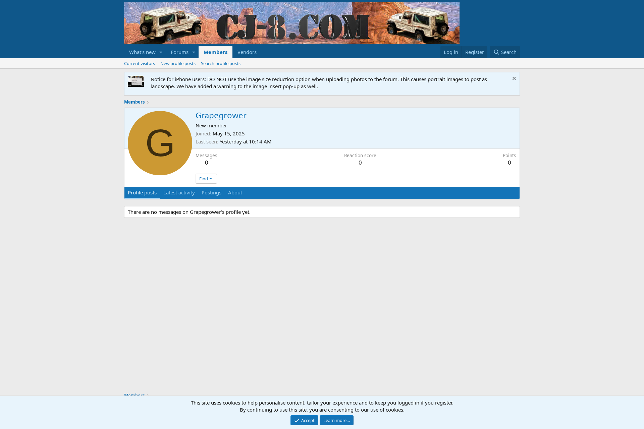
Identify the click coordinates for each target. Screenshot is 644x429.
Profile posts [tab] (142, 192)
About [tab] (235, 192)
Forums (180, 52)
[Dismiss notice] (513, 79)
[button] (161, 52)
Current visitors (139, 63)
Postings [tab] (211, 192)
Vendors (247, 52)
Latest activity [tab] (179, 192)
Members (215, 52)
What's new (142, 52)
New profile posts (178, 63)
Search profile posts (220, 63)
